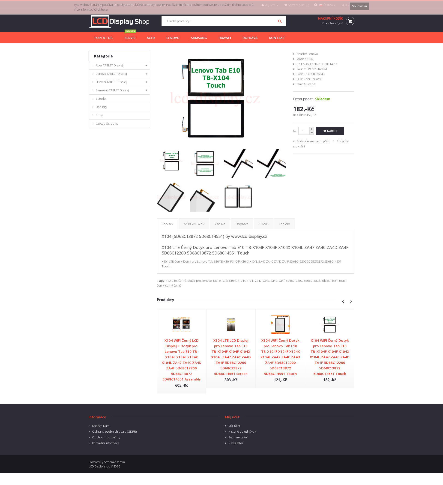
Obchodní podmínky (106, 437)
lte (175, 280)
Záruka (220, 224)
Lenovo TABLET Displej (111, 74)
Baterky (101, 98)
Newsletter (235, 443)
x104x (241, 280)
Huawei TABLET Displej (111, 82)
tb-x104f (230, 280)
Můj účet (234, 426)
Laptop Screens (107, 123)
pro (198, 280)
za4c (266, 280)
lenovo (207, 280)
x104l (250, 280)
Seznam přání (238, 437)
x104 (169, 280)
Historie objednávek (242, 431)
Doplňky (101, 107)
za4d (274, 280)
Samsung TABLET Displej (112, 90)
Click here (101, 9)
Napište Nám (100, 426)
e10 (221, 280)
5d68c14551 (329, 280)
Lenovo (313, 54)
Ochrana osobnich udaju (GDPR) (114, 431)
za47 (258, 280)
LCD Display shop (99, 466)
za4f (281, 280)
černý (182, 280)
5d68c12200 (294, 280)
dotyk (191, 280)
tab (215, 280)
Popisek (168, 224)
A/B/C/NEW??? (194, 224)
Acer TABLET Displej (109, 65)
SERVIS (264, 224)
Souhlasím (359, 6)
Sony (99, 115)
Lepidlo (284, 224)
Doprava (242, 224)
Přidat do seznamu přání (313, 141)
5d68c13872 (312, 280)
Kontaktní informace (106, 443)
